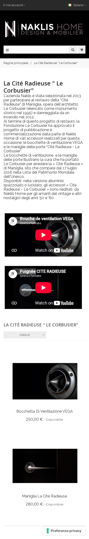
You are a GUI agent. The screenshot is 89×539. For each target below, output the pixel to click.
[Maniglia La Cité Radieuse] (45, 465)
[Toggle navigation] (7, 50)
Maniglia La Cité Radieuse (44, 496)
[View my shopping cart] (81, 49)
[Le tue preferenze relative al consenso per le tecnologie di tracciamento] (64, 530)
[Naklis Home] (44, 29)
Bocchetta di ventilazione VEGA (44, 411)
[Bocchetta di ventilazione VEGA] (45, 381)
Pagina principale (16, 63)
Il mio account (13, 5)
